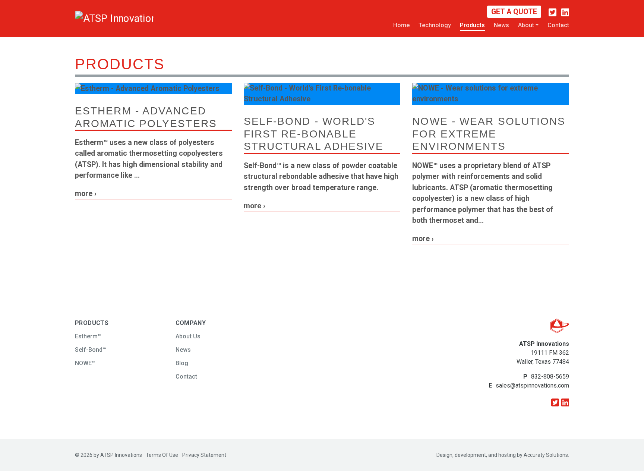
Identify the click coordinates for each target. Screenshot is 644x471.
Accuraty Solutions (546, 455)
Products (472, 25)
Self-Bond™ (90, 349)
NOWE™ (85, 363)
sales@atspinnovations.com (532, 385)
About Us (188, 336)
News (501, 25)
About (526, 25)
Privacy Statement (204, 455)
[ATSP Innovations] (95, 17)
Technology (435, 25)
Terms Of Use (162, 455)
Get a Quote (514, 11)
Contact (558, 25)
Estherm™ (88, 336)
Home (401, 25)
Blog (182, 363)
